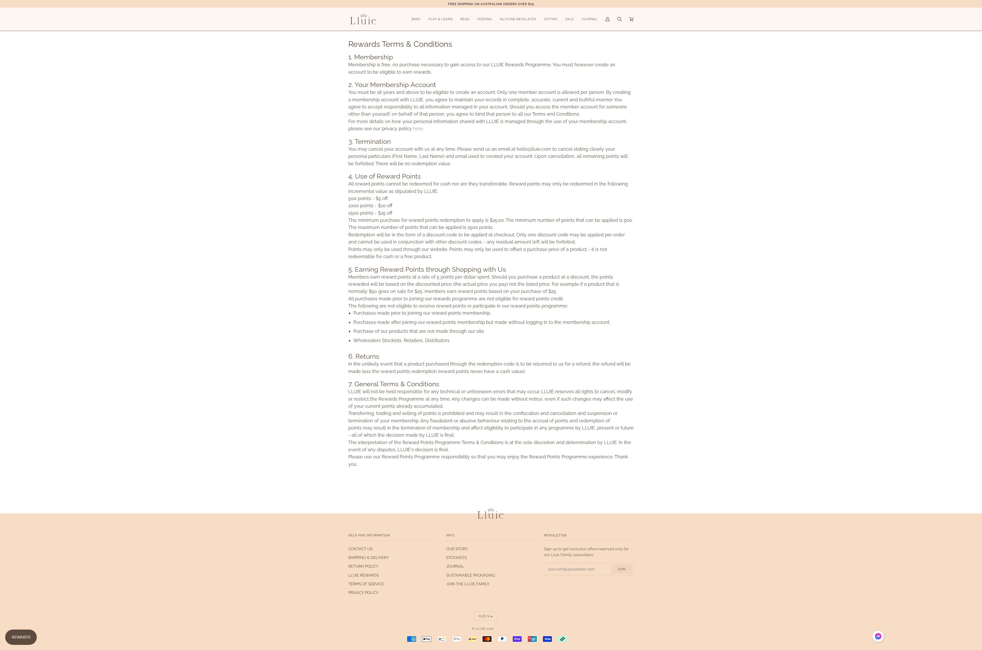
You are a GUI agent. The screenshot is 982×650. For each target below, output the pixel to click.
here (418, 128)
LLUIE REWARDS (363, 575)
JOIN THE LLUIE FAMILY (467, 584)
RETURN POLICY (363, 566)
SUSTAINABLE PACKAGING (470, 575)
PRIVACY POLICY (363, 592)
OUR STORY (457, 549)
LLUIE (480, 629)
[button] (878, 637)
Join (622, 569)
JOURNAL (455, 566)
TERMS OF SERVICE (366, 584)
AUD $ (484, 616)
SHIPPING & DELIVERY (368, 557)
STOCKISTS (456, 557)
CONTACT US (360, 549)
